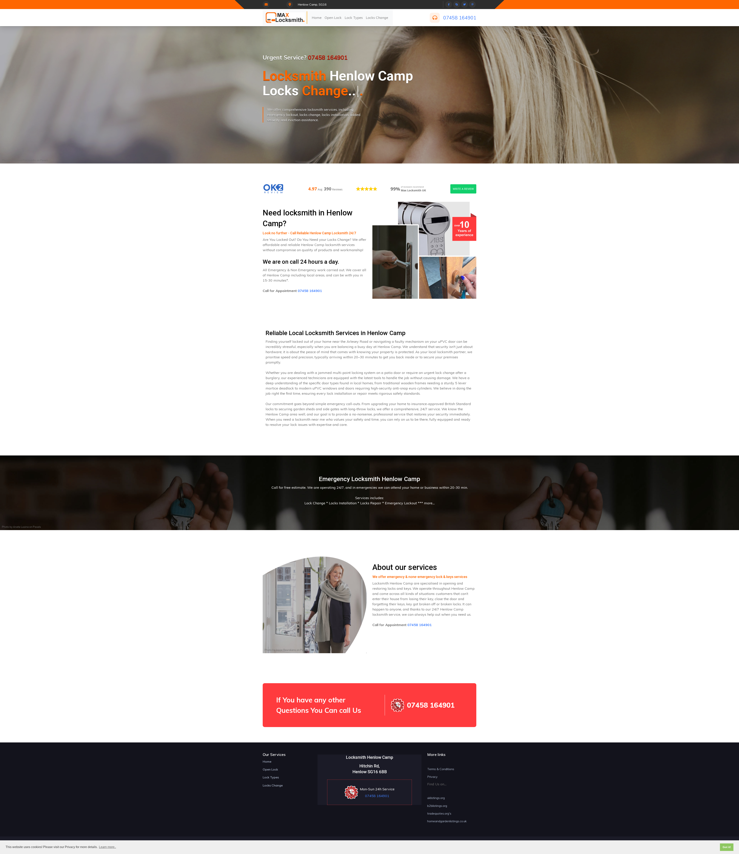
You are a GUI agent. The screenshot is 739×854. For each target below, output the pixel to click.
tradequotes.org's (439, 813)
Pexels (44, 160)
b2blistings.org (437, 806)
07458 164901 (459, 18)
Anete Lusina (393, 295)
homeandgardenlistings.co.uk (447, 821)
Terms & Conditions (440, 769)
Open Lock (333, 17)
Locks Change (377, 17)
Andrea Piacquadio (24, 160)
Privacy (432, 777)
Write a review (463, 189)
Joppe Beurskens (286, 649)
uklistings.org (436, 798)
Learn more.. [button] (107, 847)
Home (317, 17)
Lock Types (354, 17)
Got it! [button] (727, 847)
